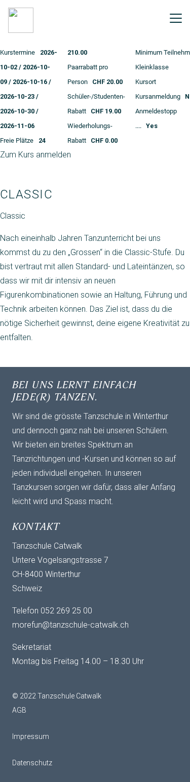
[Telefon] (63, 679)
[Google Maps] (83, 679)
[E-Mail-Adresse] (22, 679)
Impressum (30, 736)
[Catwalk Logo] (20, 20)
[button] (175, 18)
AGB (19, 710)
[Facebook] (42, 679)
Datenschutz (32, 763)
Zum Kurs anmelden (35, 154)
